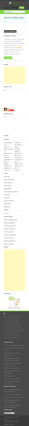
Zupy (16, 170)
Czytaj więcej (8, 57)
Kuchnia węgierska (9, 241)
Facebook (5, 340)
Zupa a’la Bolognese (14, 394)
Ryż (15, 161)
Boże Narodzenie (9, 179)
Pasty (5, 155)
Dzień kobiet (8, 185)
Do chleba (17, 145)
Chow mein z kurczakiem (11, 379)
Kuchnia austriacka (9, 226)
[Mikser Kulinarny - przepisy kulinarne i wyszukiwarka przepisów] (14, 305)
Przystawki (17, 159)
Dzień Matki (7, 189)
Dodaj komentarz (19, 60)
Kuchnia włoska (8, 244)
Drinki (6, 147)
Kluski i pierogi (8, 149)
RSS (9, 340)
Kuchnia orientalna (9, 235)
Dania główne (8, 142)
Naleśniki (17, 153)
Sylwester (7, 198)
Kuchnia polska (8, 238)
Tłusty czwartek (9, 201)
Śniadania (14, 31)
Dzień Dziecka (8, 182)
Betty (12, 34)
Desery (7, 31)
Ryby (5, 161)
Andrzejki (7, 176)
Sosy (15, 168)
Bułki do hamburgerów (11, 368)
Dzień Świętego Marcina (11, 191)
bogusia (6, 397)
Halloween (7, 195)
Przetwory (17, 157)
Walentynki (7, 204)
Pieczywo (17, 155)
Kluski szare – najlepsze (17, 397)
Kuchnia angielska (9, 223)
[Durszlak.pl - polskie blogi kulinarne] (14, 308)
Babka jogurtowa (9, 376)
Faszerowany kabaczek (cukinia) (13, 345)
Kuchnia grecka (8, 232)
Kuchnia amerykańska (10, 220)
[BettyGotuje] (14, 4)
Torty (5, 170)
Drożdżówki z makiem (10, 36)
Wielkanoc (7, 207)
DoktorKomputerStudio (11, 421)
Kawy (16, 147)
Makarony (7, 153)
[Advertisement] (14, 75)
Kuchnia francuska (9, 229)
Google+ (7, 340)
